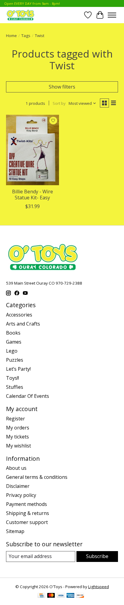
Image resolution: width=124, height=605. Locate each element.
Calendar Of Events (27, 396)
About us (16, 468)
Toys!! (12, 378)
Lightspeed (98, 586)
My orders (17, 427)
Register (15, 418)
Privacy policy (21, 495)
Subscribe (97, 556)
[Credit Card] (41, 596)
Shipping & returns (27, 513)
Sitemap (15, 531)
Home (11, 35)
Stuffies (14, 387)
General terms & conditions (36, 477)
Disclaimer (17, 486)
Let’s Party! (18, 369)
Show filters (62, 86)
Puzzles (14, 360)
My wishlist (18, 445)
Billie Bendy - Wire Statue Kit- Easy (32, 194)
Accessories (19, 314)
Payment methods (26, 504)
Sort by (59, 103)
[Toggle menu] (112, 15)
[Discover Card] (80, 596)
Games (13, 341)
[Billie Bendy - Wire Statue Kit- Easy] (32, 150)
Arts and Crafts (23, 323)
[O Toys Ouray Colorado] (20, 15)
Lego (11, 351)
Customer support (27, 522)
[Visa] (61, 596)
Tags (25, 35)
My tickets (17, 436)
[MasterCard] (51, 596)
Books (13, 332)
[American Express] (70, 596)
